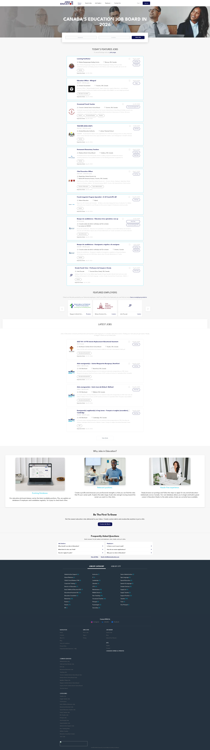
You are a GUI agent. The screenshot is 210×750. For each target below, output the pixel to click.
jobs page (113, 52)
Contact (62, 635)
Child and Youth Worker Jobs (67, 664)
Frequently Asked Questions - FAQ (68, 648)
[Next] (148, 308)
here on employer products (138, 297)
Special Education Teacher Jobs (67, 709)
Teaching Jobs (63, 672)
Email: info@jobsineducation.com (110, 557)
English (108, 645)
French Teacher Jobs (65, 712)
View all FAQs (94, 557)
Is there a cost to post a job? (115, 546)
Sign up (146, 3)
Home (61, 632)
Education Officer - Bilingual (86, 80)
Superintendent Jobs (65, 723)
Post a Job (85, 632)
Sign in (139, 3)
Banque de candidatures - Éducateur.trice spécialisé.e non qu (97, 219)
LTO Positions (63, 701)
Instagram (96, 622)
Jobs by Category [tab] (96, 566)
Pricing (84, 638)
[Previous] (62, 308)
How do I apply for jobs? (65, 552)
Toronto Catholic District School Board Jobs (71, 675)
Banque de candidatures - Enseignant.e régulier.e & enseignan (98, 244)
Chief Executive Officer (85, 171)
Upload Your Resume (111, 638)
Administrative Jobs (65, 661)
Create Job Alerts (105, 524)
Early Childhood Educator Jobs (67, 704)
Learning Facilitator (83, 59)
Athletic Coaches (64, 731)
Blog (61, 640)
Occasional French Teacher (86, 104)
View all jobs (105, 438)
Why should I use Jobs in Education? (68, 546)
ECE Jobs (62, 666)
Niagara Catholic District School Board (69, 683)
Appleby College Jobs (65, 680)
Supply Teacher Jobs (65, 698)
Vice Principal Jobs (64, 720)
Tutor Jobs (62, 736)
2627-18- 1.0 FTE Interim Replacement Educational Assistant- (98, 341)
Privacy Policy (63, 646)
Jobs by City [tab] (116, 566)
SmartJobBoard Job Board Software (111, 747)
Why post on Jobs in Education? (116, 552)
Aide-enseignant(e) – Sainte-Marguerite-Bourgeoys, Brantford (98, 363)
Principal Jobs (63, 717)
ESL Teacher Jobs (64, 715)
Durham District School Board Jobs (68, 677)
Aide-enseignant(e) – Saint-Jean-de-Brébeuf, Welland (95, 387)
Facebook (116, 622)
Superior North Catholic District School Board (71, 685)
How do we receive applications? (116, 549)
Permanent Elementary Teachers (88, 149)
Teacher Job (63, 696)
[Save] (129, 59)
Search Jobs (109, 632)
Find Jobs (138, 37)
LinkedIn (106, 622)
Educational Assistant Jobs (66, 669)
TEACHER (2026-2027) (84, 126)
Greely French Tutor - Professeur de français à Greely (93, 268)
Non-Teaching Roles (65, 728)
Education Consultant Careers (67, 733)
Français (108, 648)
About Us (62, 638)
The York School (64, 688)
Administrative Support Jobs (67, 725)
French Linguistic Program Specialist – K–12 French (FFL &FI (97, 197)
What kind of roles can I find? (66, 549)
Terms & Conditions (65, 643)
